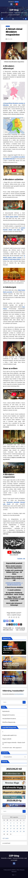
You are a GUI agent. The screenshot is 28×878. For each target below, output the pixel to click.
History (7, 26)
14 (23, 825)
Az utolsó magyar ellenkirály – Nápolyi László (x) (13, 650)
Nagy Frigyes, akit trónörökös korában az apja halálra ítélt (14, 599)
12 (17, 825)
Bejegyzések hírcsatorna (8, 715)
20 (20, 828)
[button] (23, 18)
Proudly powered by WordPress (10, 869)
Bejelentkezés (6, 711)
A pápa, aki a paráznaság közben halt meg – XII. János (14, 572)
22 (4, 831)
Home (13, 874)
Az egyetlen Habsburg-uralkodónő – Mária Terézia (14, 593)
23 (7, 831)
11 (14, 825)
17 (10, 828)
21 (23, 828)
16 (7, 828)
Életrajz (5, 646)
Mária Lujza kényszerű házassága (14, 604)
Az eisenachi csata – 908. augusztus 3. (12, 747)
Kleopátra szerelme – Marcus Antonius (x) (11, 664)
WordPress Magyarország (8, 722)
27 (20, 831)
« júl (3, 838)
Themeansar (13, 871)
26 (17, 831)
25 (14, 831)
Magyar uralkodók (6, 739)
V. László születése (14, 590)
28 (23, 831)
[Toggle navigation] (13, 19)
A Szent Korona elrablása (14, 587)
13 (20, 825)
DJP (4, 676)
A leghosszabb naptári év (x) (9, 735)
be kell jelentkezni (19, 694)
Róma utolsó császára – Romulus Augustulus (14, 567)
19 (17, 828)
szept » (7, 838)
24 (10, 831)
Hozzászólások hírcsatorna (9, 718)
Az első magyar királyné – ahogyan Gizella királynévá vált (14, 578)
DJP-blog (14, 10)
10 (10, 825)
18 (14, 828)
